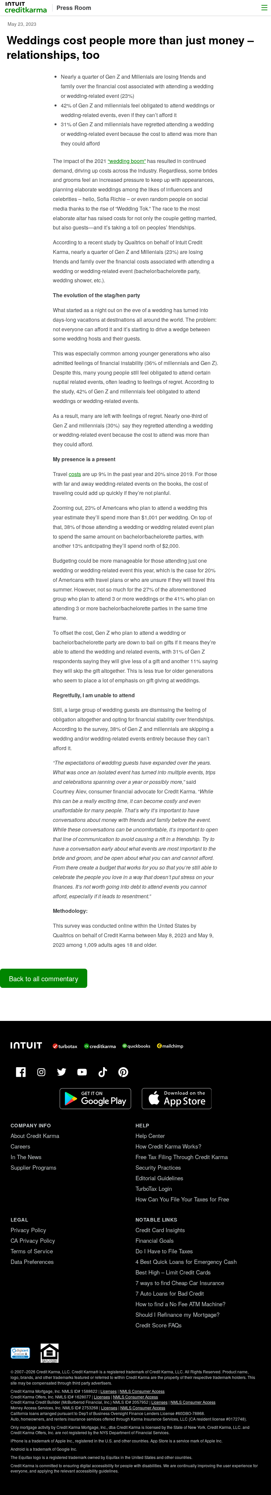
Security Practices (158, 1167)
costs (75, 474)
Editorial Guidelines (159, 1178)
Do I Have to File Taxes (164, 1251)
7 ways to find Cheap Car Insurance (180, 1282)
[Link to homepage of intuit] (26, 1045)
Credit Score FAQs (159, 1325)
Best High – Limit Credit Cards (173, 1272)
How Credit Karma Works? (168, 1146)
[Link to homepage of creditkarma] (100, 1046)
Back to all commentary (43, 978)
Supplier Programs (34, 1167)
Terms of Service (32, 1251)
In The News (26, 1156)
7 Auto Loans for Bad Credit (170, 1293)
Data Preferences (32, 1261)
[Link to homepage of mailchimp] (170, 1046)
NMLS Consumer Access (142, 1391)
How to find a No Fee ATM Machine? (180, 1304)
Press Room (74, 7)
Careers (20, 1146)
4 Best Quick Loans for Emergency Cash (186, 1261)
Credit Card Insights (160, 1230)
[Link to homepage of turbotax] (65, 1046)
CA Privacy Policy (33, 1240)
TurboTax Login (154, 1188)
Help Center (150, 1135)
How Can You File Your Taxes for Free (182, 1199)
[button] (264, 7)
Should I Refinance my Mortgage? (177, 1314)
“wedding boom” (127, 161)
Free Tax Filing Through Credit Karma (182, 1156)
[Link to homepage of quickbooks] (136, 1046)
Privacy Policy (28, 1230)
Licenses (108, 1391)
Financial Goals (155, 1240)
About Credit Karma (35, 1135)
